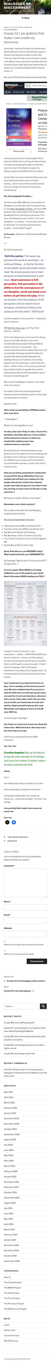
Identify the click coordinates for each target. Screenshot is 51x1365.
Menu (26, 18)
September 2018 (12, 1261)
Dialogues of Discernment (17, 6)
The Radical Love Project (15, 1309)
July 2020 (8, 1145)
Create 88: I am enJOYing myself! (19, 1023)
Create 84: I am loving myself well (19, 1053)
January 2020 (10, 1176)
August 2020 (10, 1139)
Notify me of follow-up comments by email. (24, 944)
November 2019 (11, 1187)
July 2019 (8, 1208)
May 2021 (8, 1092)
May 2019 (8, 1219)
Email (7, 915)
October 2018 (10, 1256)
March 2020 (9, 1166)
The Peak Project (12, 1293)
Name (7, 901)
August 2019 (10, 1203)
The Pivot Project (12, 1298)
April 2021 (8, 1097)
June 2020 (9, 1150)
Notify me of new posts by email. (19, 954)
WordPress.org (11, 1341)
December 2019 (11, 1182)
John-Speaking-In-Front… (22, 209)
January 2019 (10, 1240)
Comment (9, 866)
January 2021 (10, 1113)
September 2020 (12, 1134)
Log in (7, 1325)
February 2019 (10, 1234)
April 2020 (9, 1161)
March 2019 (9, 1229)
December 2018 (11, 1245)
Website (8, 928)
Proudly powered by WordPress (17, 1359)
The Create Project (18, 837)
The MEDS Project (12, 1288)
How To (7, 1277)
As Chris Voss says (16, 328)
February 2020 (11, 1171)
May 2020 (8, 1155)
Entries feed (9, 1330)
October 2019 (10, 1192)
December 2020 (11, 1118)
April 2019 (8, 1224)
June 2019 (8, 1213)
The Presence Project (14, 1303)
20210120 (12, 841)
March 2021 (9, 1102)
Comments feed (11, 1335)
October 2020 (10, 1129)
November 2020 (11, 1124)
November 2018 (11, 1250)
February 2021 (10, 1108)
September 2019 (12, 1198)
